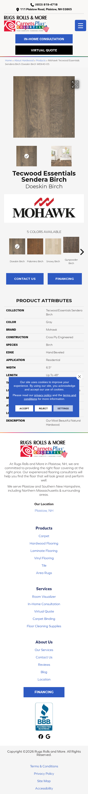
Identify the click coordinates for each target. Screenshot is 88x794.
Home (8, 60)
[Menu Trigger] (80, 25)
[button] (44, 38)
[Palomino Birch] (35, 246)
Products (41, 60)
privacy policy (43, 395)
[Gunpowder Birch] (71, 245)
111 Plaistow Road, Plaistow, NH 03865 (46, 9)
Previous (6, 154)
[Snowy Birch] (53, 246)
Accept (24, 408)
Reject (43, 408)
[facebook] (41, 736)
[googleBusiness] (48, 736)
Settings (63, 408)
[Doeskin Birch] (17, 246)
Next (82, 154)
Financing (64, 279)
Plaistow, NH (44, 510)
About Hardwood (24, 60)
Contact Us (25, 279)
